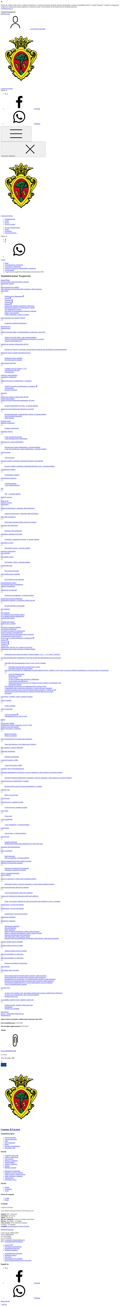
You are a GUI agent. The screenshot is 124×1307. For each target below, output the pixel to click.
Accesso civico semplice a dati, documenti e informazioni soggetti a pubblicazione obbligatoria (33, 993)
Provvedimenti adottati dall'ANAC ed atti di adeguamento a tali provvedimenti (29, 982)
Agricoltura (8, 231)
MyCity (4, 1304)
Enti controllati (5, 553)
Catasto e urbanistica (11, 1164)
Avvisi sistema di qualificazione (18, 681)
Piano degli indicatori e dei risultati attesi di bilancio (16, 739)
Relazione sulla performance (9, 525)
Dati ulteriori (5, 1012)
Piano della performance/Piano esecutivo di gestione (20, 522)
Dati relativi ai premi (7, 543)
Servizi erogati (5, 798)
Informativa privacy (11, 1255)
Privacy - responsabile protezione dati (12, 1013)
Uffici (6, 1141)
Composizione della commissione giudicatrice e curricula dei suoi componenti (28, 688)
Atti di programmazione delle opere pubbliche (15, 887)
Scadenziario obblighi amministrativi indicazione (19, 306)
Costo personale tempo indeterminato (16, 438)
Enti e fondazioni (10, 1143)
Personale (4, 393)
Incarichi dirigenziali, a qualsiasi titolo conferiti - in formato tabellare (25, 414)
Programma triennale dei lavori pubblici (21, 668)
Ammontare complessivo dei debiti (15, 870)
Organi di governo (10, 1137)
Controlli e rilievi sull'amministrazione (12, 768)
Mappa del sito (5, 1301)
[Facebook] (5, 239)
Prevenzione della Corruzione (10, 970)
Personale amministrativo (12, 1146)
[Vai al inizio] (1, 1061)
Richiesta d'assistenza (11, 1250)
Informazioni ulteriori (15, 684)
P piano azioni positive (8, 398)
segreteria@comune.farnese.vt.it (15, 1240)
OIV (2, 488)
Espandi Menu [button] (5, 280)
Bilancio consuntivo (11, 735)
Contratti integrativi (10, 483)
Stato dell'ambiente (10, 928)
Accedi (3, 260)
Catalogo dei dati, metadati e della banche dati (19, 1005)
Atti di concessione (6, 709)
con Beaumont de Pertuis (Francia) (15, 1226)
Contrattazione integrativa (8, 478)
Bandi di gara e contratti (8, 623)
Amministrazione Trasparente (14, 265)
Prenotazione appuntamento (13, 1246)
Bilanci (3, 719)
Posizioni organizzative (8, 423)
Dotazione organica (7, 431)
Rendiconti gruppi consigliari (13, 358)
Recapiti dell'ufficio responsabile (15, 606)
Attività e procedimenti (8, 586)
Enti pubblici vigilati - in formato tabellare (17, 562)
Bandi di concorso (6, 497)
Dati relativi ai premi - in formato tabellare (17, 548)
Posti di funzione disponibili (13, 416)
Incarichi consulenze (11, 390)
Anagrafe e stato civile (11, 1155)
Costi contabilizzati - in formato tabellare (17, 825)
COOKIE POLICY (7, 8)
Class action (4, 811)
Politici (7, 1144)
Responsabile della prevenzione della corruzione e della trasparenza (25, 977)
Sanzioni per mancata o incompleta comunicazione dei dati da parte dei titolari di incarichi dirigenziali (35, 349)
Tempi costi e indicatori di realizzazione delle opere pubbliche (19, 896)
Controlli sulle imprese (8, 618)
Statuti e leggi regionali (12, 313)
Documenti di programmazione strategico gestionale (20, 311)
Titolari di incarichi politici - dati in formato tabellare (20, 337)
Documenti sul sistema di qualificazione (13, 631)
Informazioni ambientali (8, 917)
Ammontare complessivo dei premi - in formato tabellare (22, 539)
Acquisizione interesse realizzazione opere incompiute (17, 634)
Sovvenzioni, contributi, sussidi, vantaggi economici (17, 696)
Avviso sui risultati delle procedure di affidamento (24, 679)
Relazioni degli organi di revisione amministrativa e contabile (23, 786)
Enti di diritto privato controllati (10, 574)
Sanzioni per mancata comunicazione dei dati (14, 344)
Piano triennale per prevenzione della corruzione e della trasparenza (21, 289)
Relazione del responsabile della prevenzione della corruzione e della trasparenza (29, 981)
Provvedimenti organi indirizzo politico (13, 614)
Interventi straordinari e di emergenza (12, 954)
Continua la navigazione (8, 12)
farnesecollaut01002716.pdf (8, 1051)
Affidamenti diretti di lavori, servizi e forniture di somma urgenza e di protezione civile (35, 683)
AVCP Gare (4, 645)
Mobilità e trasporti (10, 1167)
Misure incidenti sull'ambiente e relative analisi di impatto (22, 931)
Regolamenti (8, 1007)
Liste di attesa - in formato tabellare (15, 833)
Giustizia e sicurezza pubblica (14, 1172)
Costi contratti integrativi (12, 485)
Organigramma (9, 372)
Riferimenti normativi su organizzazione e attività (20, 307)
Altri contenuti (5, 966)
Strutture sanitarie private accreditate (12, 942)
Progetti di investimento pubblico (11, 627)
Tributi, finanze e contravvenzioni (15, 1174)
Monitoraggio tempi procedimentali (11, 598)
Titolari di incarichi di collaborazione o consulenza (20, 268)
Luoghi (7, 1198)
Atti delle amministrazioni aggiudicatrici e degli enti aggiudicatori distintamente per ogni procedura (31, 658)
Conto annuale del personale (13, 437)
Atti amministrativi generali (13, 309)
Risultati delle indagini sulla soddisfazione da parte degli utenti (24, 844)
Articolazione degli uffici (8, 363)
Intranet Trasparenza (7, 1229)
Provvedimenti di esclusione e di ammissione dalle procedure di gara (25, 686)
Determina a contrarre (15, 676)
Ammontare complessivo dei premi (11, 534)
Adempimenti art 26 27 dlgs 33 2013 (16, 716)
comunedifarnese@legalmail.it (13, 1241)
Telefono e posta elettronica (9, 375)
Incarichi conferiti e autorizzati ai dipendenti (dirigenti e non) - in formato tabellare (30, 466)
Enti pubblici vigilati (7, 557)
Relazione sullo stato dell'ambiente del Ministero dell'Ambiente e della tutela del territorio (32, 938)
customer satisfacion (11, 842)
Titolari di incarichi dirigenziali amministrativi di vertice (17, 400)
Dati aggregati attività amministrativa (12, 584)
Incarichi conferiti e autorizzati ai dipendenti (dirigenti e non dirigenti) (22, 461)
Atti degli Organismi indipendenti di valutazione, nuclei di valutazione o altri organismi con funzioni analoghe (38, 778)
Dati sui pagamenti (6, 851)
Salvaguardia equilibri (7, 723)
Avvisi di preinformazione (16, 674)
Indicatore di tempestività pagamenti (12, 863)
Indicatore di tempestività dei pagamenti (17, 868)
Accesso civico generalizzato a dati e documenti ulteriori (22, 995)
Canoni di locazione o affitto (9, 760)
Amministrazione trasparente (13, 1253)
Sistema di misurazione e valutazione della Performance (18, 508)
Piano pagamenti (10, 856)
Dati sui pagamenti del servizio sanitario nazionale (16, 861)
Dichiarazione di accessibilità (13, 1258)
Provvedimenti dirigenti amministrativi (12, 616)
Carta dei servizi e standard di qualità (12, 802)
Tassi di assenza (5, 452)
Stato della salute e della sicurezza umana (17, 936)
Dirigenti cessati (6, 421)
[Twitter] (5, 241)
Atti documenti (9, 270)
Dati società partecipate (12, 571)
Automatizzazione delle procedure (11, 636)
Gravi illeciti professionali (8, 629)
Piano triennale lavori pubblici (10, 287)
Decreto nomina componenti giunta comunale (15, 282)
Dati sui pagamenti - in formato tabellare (17, 858)
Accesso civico (5, 987)
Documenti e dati (10, 1148)
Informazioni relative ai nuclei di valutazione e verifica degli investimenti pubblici (29, 884)
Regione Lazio (5, 14)
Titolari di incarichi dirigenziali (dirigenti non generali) (17, 409)
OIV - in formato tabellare (13, 494)
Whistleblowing (5, 1015)
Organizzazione (5, 328)
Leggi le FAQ (9, 1245)
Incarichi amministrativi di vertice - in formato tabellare (21, 406)
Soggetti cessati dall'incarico (13, 341)
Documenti (8, 693)
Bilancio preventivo (11, 734)
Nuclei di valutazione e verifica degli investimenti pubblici (18, 879)
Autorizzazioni (9, 1178)
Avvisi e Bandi (13, 677)
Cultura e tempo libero (11, 1157)
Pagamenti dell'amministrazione (10, 847)
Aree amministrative (11, 1139)
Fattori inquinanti (10, 930)
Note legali (8, 1257)
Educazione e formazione (12, 1171)
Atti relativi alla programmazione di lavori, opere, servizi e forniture (25, 663)
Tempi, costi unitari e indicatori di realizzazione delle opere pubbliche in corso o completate (32, 901)
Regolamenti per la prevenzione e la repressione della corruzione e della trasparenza (30, 979)
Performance (5, 504)
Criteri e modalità (6, 700)
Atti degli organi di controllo (13, 360)
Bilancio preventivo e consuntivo (11, 728)
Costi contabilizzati (6, 819)
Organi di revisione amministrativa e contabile (15, 781)
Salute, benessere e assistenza (14, 1176)
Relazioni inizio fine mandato (10, 727)
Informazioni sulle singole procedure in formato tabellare (18, 649)
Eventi (7, 1200)
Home (6, 263)
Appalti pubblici (10, 1162)
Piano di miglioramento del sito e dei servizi (18, 1260)
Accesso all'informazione (12, 227)
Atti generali (4, 291)
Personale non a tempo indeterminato (12, 442)
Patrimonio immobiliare (8, 751)
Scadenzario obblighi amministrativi (16, 323)
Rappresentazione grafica (8, 583)
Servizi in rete (5, 836)
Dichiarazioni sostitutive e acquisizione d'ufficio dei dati (18, 600)
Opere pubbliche (6, 875)
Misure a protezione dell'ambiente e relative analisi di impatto (23, 933)
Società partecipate (6, 565)
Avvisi (7, 1191)
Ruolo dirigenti (9, 418)
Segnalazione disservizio (12, 1248)
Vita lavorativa (9, 1159)
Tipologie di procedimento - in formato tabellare (19, 595)
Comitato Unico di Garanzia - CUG (16, 368)
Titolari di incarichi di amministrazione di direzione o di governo (24, 339)
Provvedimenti (5, 609)
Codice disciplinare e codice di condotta (17, 314)
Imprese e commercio (11, 1160)
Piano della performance (8, 517)
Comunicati (8, 1189)
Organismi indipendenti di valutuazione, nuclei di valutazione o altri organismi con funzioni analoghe (31, 772)
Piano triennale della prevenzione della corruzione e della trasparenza (26, 975)
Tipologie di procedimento (9, 590)
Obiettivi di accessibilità (12, 1008)
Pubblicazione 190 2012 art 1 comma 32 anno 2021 (16, 647)
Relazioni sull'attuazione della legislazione (17, 935)
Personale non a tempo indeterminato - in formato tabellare (22, 447)
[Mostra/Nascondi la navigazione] (16, 134)
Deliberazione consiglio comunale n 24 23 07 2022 (16, 725)
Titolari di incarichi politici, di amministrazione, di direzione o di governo (23, 332)
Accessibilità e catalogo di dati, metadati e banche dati (17, 1000)
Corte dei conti (5, 790)
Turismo (7, 1166)
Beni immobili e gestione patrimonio (12, 747)
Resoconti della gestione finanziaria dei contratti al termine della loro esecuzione (29, 691)
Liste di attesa (5, 828)
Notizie (7, 1187)
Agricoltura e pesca (10, 1179)
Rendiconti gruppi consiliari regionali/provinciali (15, 353)
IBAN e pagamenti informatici (10, 873)
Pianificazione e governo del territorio (12, 904)
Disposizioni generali (7, 283)
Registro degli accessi (11, 996)
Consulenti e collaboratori (13, 266)
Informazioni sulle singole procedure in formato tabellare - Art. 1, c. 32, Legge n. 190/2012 (32, 654)
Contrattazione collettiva (8, 469)
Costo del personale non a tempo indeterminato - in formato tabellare (25, 449)
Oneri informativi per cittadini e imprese (13, 318)
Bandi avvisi (4, 501)
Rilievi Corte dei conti (11, 795)
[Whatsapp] (19, 256)
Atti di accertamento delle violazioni (16, 984)
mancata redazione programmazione (12, 632)
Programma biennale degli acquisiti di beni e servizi (24, 667)
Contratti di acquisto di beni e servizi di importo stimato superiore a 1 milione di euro (30, 690)
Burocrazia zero (5, 326)
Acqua (7, 229)
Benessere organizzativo (8, 551)
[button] (10, 219)
